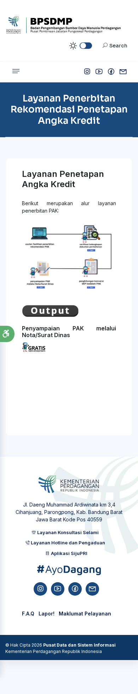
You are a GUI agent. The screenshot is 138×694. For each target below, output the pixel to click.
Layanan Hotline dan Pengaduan (67, 542)
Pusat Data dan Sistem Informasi (79, 645)
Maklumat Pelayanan (85, 614)
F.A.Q (28, 614)
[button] (7, 334)
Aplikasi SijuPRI (68, 553)
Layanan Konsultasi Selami (67, 532)
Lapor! (46, 614)
